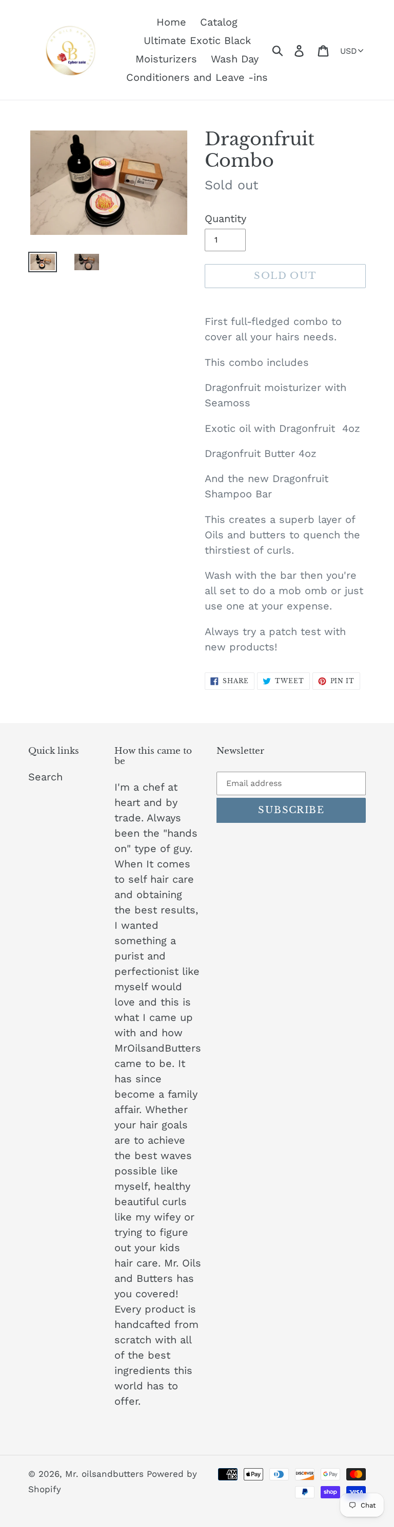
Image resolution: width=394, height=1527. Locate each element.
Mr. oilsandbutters (106, 1474)
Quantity (225, 218)
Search (45, 777)
